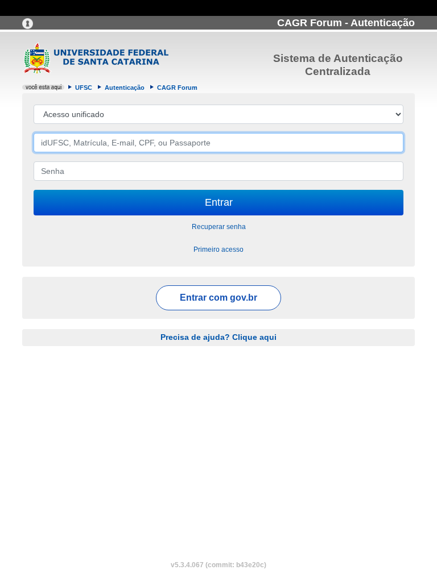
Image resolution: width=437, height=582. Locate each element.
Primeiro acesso (218, 249)
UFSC (83, 87)
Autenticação (125, 87)
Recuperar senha (219, 227)
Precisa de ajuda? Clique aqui (218, 337)
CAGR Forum (177, 87)
